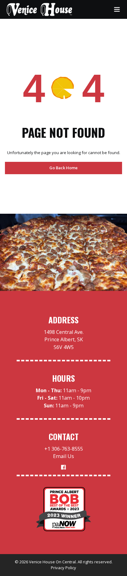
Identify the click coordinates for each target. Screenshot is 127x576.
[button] (117, 9)
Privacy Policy (63, 567)
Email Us (63, 456)
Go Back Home (63, 167)
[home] (39, 9)
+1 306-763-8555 (63, 448)
